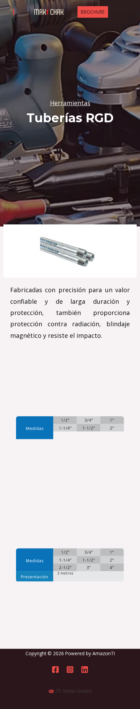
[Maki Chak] (49, 12)
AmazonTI (103, 653)
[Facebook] (55, 669)
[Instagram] (70, 669)
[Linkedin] (84, 669)
